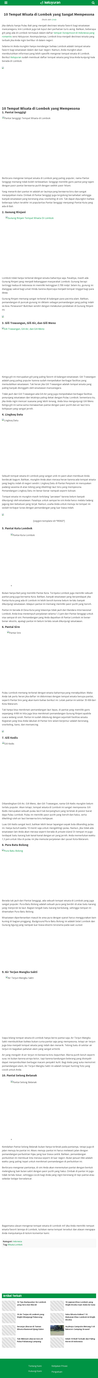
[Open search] (93, 2)
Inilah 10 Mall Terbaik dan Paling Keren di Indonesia (80, 1340)
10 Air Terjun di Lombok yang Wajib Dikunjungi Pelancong (30, 1315)
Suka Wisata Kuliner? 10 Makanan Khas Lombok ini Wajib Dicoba (80, 1317)
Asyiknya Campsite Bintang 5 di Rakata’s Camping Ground (80, 1327)
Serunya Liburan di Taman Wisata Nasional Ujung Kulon (30, 1327)
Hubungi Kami (35, 1371)
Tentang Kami (34, 1366)
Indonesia (17, 1241)
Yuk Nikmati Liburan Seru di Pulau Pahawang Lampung (30, 1340)
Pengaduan (57, 1371)
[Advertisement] (49, 948)
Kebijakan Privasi (59, 1366)
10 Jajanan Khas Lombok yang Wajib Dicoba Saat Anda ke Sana (80, 1303)
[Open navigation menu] (5, 3)
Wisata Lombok (15, 1244)
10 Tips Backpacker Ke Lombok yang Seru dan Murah (31, 1303)
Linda (54, 19)
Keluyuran (15, 57)
